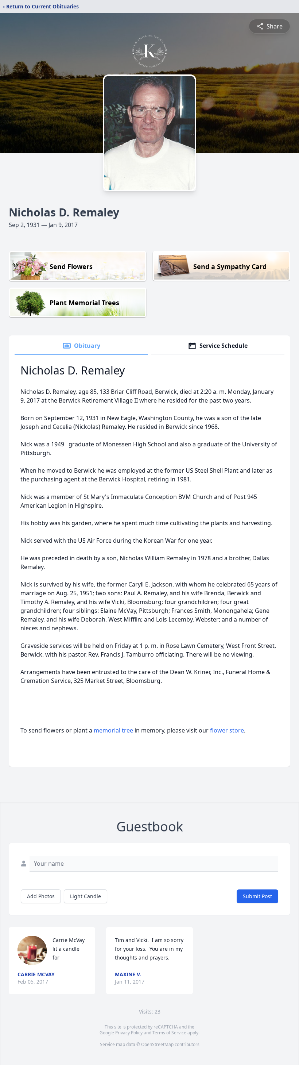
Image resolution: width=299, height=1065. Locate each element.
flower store (227, 730)
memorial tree (113, 730)
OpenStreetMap (157, 1044)
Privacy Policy (129, 1033)
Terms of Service (169, 1033)
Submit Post (257, 896)
